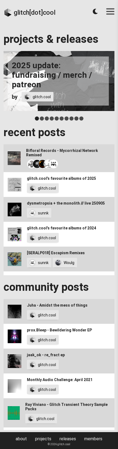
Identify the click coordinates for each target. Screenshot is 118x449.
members (93, 438)
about (21, 438)
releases (68, 438)
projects (43, 438)
